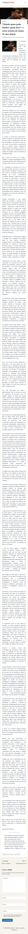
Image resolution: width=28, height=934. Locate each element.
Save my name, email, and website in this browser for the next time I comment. (13, 915)
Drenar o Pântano (6, 862)
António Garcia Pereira (8, 854)
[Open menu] (25, 3)
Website (5, 911)
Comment (5, 878)
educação (17, 854)
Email (4, 904)
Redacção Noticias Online (9, 37)
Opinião (4, 21)
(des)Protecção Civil (21, 862)
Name (5, 897)
